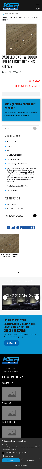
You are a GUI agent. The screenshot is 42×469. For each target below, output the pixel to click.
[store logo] (10, 6)
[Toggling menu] (37, 7)
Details (7, 128)
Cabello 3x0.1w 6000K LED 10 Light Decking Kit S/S (9, 255)
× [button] (40, 439)
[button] (21, 465)
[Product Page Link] (9, 243)
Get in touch (11, 343)
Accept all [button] (11, 460)
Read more (14, 449)
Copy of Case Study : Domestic (22, 295)
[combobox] (21, 13)
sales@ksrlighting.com (22, 115)
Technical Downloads (13, 215)
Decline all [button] (31, 460)
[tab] (20, 128)
